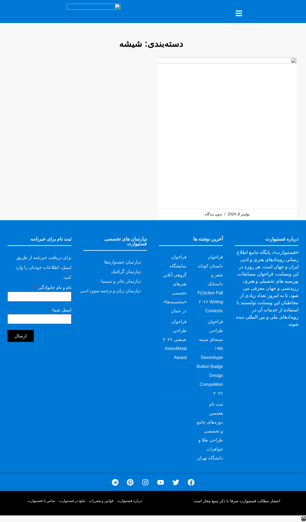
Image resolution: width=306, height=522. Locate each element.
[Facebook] (191, 482)
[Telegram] (115, 482)
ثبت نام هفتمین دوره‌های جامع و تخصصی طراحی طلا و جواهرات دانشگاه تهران (210, 430)
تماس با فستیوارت (41, 501)
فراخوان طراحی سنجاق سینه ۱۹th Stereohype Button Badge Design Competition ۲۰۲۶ (210, 357)
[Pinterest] (130, 482)
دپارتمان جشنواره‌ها (122, 261)
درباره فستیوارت (129, 501)
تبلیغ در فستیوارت (72, 501)
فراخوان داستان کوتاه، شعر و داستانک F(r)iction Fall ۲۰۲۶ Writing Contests (210, 283)
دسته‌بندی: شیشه (151, 43)
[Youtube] (160, 482)
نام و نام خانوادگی (54, 287)
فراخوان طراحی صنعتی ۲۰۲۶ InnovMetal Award (174, 339)
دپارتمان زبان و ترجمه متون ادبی (110, 290)
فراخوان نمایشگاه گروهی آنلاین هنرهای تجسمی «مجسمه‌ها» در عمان (174, 283)
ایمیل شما (61, 310)
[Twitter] (175, 482)
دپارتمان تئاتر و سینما (121, 281)
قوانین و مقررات (101, 501)
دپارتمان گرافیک (126, 271)
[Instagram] (145, 482)
